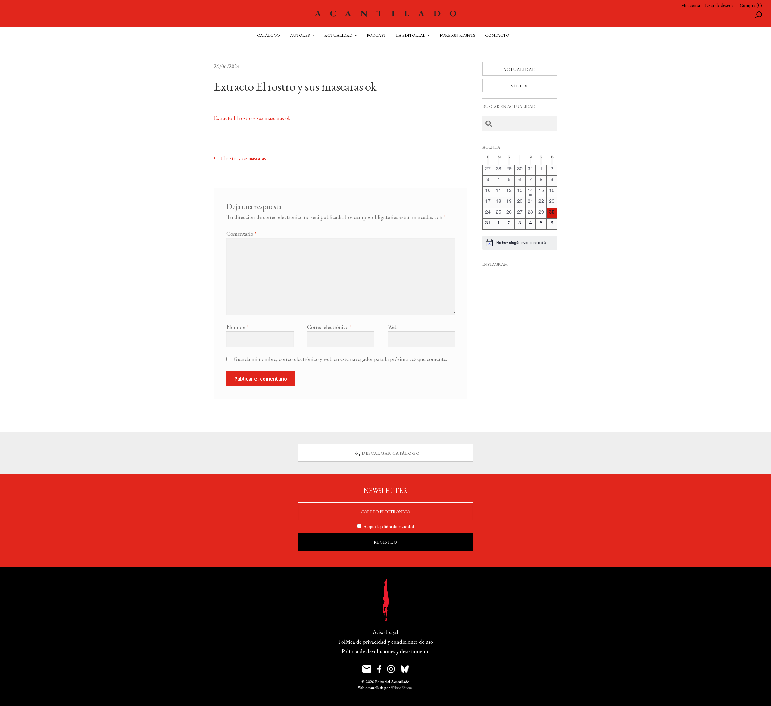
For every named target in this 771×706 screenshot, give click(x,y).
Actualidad (519, 69)
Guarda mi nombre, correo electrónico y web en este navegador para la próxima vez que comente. (340, 359)
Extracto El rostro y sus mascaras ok (252, 118)
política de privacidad (397, 526)
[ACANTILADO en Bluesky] (405, 669)
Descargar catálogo (391, 453)
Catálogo (268, 35)
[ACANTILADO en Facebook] (379, 669)
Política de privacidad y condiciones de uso (385, 641)
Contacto (497, 35)
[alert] (519, 243)
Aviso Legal (385, 632)
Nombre (237, 327)
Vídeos (520, 86)
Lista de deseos (719, 5)
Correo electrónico (329, 327)
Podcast (376, 35)
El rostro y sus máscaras (243, 158)
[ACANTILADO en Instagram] (391, 669)
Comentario (241, 233)
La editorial (410, 35)
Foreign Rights (457, 35)
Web (393, 327)
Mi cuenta (690, 5)
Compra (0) (751, 5)
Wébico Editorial (402, 687)
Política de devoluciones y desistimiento (386, 651)
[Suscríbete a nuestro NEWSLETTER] (366, 669)
